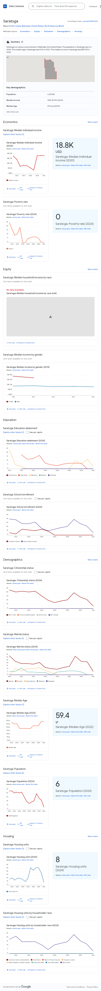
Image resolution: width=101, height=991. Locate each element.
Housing (78, 31)
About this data (28, 149)
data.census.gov (28, 444)
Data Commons (16, 6)
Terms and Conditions (76, 987)
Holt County (15, 26)
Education (48, 31)
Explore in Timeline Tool (36, 189)
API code (21, 189)
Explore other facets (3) (13, 638)
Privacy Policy (92, 987)
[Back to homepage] (5, 6)
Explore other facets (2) (13, 134)
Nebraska (26, 26)
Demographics (63, 31)
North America (51, 26)
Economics (25, 31)
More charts (93, 122)
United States (37, 26)
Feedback (93, 6)
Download (12, 189)
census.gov (16, 149)
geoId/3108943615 (90, 21)
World (61, 26)
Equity (37, 31)
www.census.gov (12, 112)
